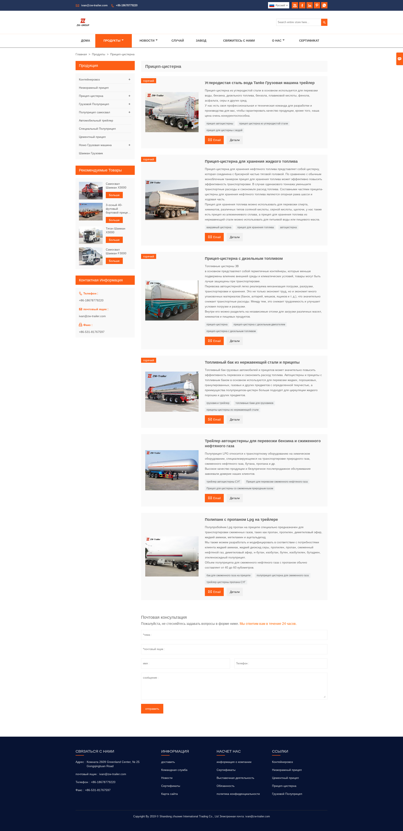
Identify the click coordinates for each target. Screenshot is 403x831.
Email (214, 139)
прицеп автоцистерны (220, 123)
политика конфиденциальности (238, 793)
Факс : (80, 790)
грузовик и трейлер (218, 403)
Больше (114, 195)
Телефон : (83, 782)
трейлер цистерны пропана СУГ (226, 582)
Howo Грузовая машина (95, 145)
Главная (81, 54)
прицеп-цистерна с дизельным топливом (231, 331)
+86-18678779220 (126, 5)
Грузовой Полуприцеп (94, 104)
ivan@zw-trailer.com (94, 5)
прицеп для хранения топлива (255, 227)
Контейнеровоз (89, 79)
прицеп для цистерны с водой (224, 130)
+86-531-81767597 (92, 331)
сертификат (309, 40)
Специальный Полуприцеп (97, 128)
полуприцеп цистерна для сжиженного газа (283, 575)
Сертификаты (170, 785)
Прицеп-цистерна (91, 96)
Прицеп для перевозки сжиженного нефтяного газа (277, 481)
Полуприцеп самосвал (94, 112)
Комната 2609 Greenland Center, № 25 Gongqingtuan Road (113, 764)
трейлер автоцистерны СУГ (223, 481)
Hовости (167, 778)
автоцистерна (288, 227)
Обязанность (225, 785)
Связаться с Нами (95, 751)
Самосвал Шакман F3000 (116, 251)
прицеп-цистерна (217, 324)
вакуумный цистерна (219, 227)
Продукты (111, 40)
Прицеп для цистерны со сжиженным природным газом (240, 488)
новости (147, 40)
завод (201, 40)
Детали (235, 140)
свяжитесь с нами (239, 40)
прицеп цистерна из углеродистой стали (263, 123)
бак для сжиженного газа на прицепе (229, 575)
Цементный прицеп (92, 136)
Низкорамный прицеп (94, 87)
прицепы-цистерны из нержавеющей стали (233, 409)
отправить (152, 708)
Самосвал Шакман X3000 (116, 185)
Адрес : (81, 762)
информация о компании (234, 762)
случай (177, 40)
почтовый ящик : (87, 774)
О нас (276, 40)
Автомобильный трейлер (96, 120)
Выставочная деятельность (235, 778)
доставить (168, 762)
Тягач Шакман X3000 (115, 230)
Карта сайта (169, 793)
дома (85, 40)
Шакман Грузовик (91, 153)
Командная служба (174, 770)
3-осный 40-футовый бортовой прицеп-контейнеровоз (118, 208)
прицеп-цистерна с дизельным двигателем (259, 324)
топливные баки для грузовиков (254, 403)
